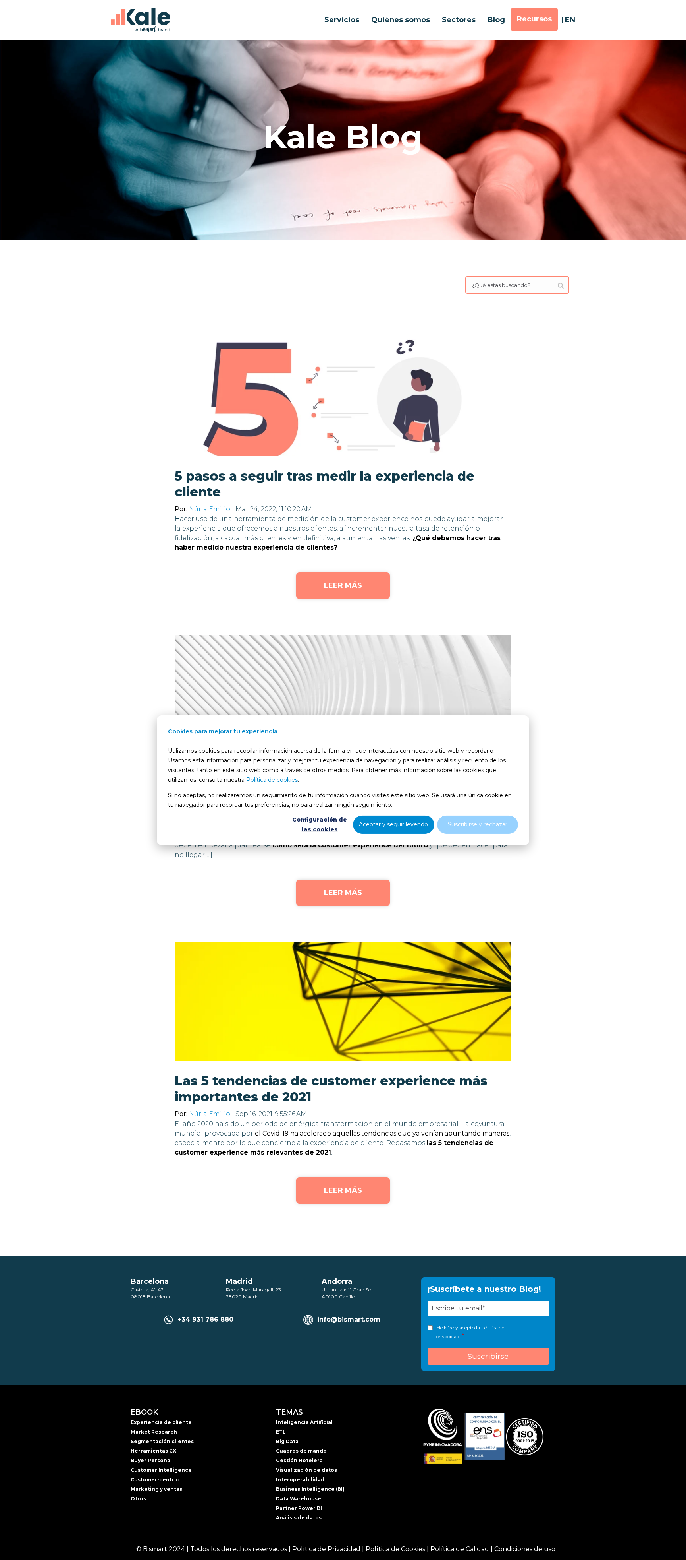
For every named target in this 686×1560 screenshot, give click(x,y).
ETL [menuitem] (281, 1432)
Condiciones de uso (524, 1549)
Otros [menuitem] (138, 1499)
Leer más (343, 585)
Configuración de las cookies (319, 824)
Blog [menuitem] (496, 20)
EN (570, 20)
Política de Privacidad (326, 1549)
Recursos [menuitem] (534, 19)
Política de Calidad (459, 1549)
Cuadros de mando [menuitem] (301, 1451)
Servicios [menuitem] (341, 20)
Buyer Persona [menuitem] (150, 1460)
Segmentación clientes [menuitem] (162, 1441)
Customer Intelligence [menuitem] (161, 1470)
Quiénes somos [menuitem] (400, 20)
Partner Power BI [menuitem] (299, 1508)
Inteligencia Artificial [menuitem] (304, 1422)
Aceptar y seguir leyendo (393, 824)
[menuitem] (565, 314)
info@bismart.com (348, 1319)
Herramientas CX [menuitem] (153, 1451)
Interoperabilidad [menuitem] (300, 1479)
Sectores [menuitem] (459, 20)
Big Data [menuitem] (287, 1441)
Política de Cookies (395, 1549)
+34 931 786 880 (205, 1319)
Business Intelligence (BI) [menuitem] (310, 1489)
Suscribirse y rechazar (477, 824)
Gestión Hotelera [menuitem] (299, 1460)
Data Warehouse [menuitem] (298, 1499)
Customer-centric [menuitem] (155, 1479)
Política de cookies (272, 779)
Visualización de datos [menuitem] (306, 1470)
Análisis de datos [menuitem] (299, 1518)
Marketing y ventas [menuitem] (156, 1489)
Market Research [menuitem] (154, 1432)
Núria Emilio (209, 509)
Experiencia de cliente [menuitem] (161, 1422)
